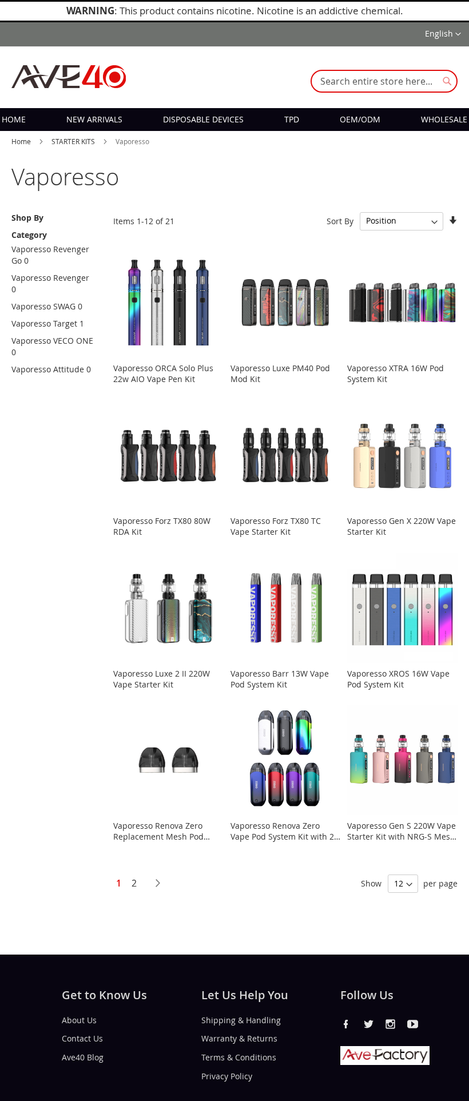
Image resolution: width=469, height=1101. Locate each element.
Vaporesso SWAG (43, 306)
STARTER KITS (74, 141)
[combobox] (384, 81)
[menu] (234, 119)
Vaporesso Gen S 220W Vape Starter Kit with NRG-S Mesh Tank (401, 836)
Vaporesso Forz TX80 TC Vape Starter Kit (275, 526)
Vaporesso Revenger (50, 277)
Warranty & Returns (239, 1038)
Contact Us (82, 1038)
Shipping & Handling (241, 1019)
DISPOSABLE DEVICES (203, 119)
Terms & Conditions (238, 1057)
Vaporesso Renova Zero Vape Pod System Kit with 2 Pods (282, 836)
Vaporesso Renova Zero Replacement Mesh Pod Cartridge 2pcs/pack (158, 836)
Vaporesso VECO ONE (52, 340)
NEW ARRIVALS (94, 119)
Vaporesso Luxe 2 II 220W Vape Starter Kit (161, 679)
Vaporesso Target (44, 323)
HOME (14, 119)
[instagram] (390, 1024)
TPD (291, 119)
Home (22, 141)
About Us (79, 1019)
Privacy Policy (226, 1076)
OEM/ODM (360, 119)
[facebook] (346, 1024)
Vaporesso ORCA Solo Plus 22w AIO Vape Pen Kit (163, 373)
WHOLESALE (444, 119)
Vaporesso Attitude (47, 369)
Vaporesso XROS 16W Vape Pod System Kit (398, 679)
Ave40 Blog (83, 1057)
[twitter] (368, 1024)
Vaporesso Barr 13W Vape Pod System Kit (279, 679)
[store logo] (68, 76)
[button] (443, 34)
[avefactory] (385, 1061)
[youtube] (413, 1024)
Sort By (340, 220)
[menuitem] (13, 119)
